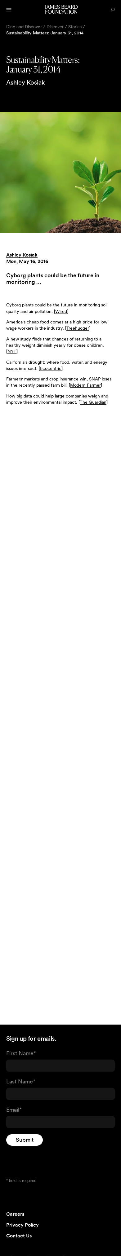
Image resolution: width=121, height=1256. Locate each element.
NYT (11, 351)
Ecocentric (50, 368)
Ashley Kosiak (22, 255)
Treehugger (77, 328)
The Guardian (93, 402)
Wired (61, 311)
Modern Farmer (85, 385)
